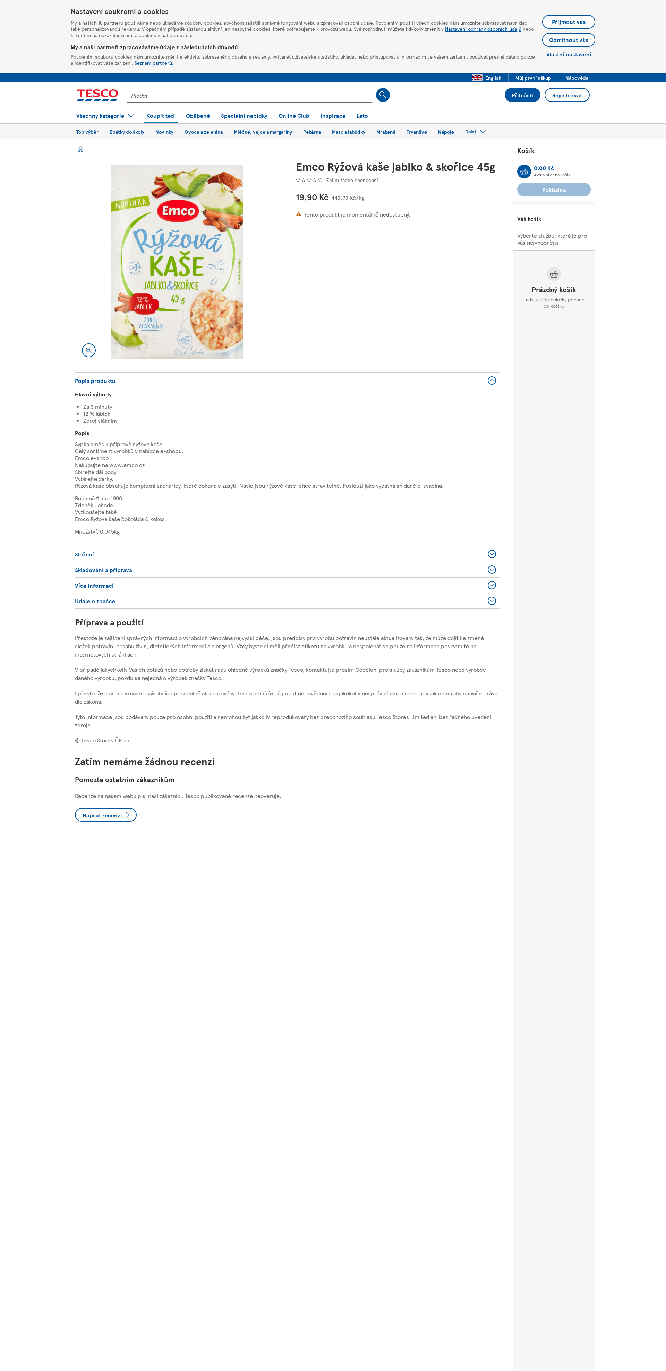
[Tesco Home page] (97, 95)
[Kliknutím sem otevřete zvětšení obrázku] (89, 350)
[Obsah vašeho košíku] (524, 171)
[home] (80, 149)
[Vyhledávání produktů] (383, 95)
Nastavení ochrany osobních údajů (483, 28)
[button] (486, 77)
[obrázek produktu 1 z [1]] (177, 262)
